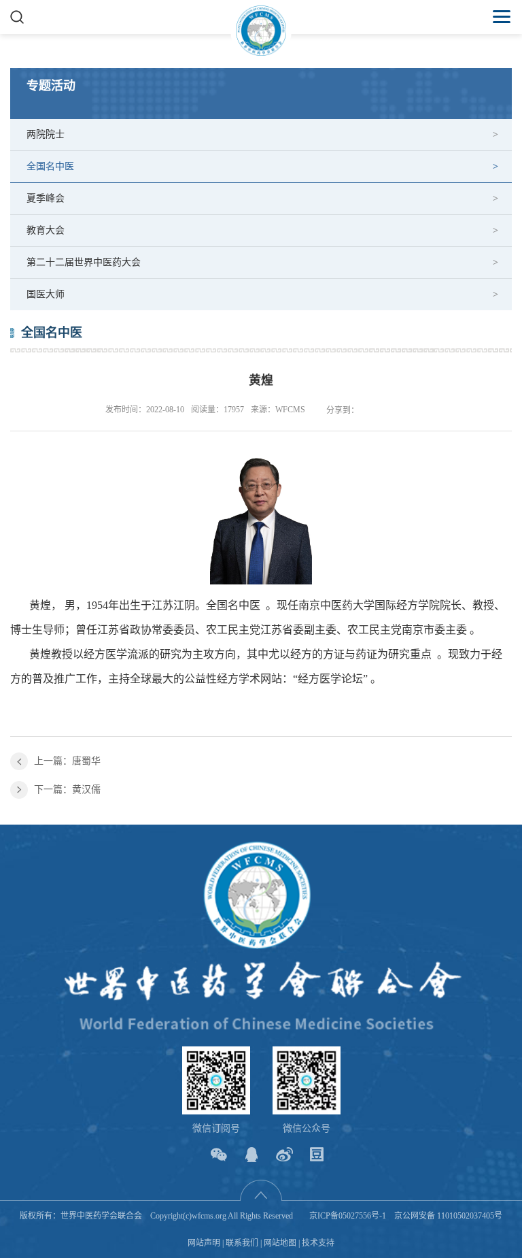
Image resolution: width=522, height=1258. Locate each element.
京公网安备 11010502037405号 (448, 1216)
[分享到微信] (219, 1154)
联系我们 (242, 1243)
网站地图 (280, 1243)
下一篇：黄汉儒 (67, 789)
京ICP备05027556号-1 (347, 1216)
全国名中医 (50, 166)
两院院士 (46, 134)
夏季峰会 (46, 198)
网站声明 (204, 1243)
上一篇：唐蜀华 (67, 761)
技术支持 (318, 1243)
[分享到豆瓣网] (317, 1154)
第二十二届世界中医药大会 (84, 262)
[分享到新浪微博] (284, 1154)
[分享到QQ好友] (251, 1154)
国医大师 (46, 294)
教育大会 (46, 230)
